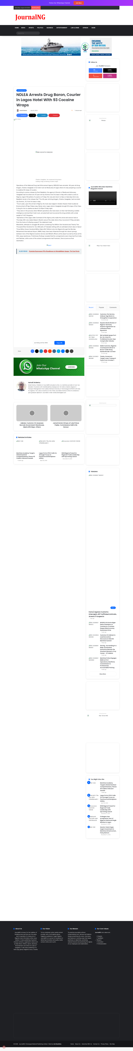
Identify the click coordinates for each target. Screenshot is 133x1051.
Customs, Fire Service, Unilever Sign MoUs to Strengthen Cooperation (108, 316)
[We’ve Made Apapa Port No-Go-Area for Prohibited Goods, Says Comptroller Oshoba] (94, 337)
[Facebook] (32, 351)
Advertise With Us (87, 1044)
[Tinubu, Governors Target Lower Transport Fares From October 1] (94, 359)
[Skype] (58, 351)
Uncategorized (21, 90)
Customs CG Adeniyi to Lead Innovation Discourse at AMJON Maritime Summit (107, 638)
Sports (31, 27)
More (93, 27)
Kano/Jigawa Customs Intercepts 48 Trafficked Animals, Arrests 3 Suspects (103, 614)
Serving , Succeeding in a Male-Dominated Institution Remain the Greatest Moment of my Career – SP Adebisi (108, 649)
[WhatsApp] (31, 953)
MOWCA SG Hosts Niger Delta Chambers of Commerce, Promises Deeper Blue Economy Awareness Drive (108, 626)
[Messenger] (63, 351)
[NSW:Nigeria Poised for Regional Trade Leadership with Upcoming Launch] (72, 445)
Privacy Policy (104, 1044)
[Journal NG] (30, 17)
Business (50, 27)
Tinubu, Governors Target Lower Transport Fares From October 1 (108, 358)
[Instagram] (34, 395)
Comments (113, 307)
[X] (37, 351)
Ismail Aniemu (23, 110)
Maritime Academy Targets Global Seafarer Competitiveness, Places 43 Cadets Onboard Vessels (25, 455)
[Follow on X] (27, 110)
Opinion (85, 27)
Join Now (79, 3)
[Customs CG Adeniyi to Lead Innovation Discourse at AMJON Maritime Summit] (94, 637)
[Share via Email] (67, 351)
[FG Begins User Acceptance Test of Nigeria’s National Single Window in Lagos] (94, 819)
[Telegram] (29, 953)
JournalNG (22, 1044)
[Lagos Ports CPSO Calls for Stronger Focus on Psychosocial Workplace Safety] (49, 445)
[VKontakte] (54, 351)
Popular (101, 307)
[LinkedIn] (41, 351)
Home (17, 27)
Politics (40, 27)
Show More (103, 674)
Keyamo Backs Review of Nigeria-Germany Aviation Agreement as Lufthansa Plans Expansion (108, 326)
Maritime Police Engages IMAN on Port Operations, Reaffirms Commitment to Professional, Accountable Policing (108, 662)
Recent (91, 307)
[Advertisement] (49, 71)
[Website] (29, 395)
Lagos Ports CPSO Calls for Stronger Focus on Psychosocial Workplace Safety (48, 455)
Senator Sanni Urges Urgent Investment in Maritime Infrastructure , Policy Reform (108, 830)
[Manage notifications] (4, 1047)
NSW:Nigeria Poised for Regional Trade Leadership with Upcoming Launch (70, 454)
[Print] (71, 351)
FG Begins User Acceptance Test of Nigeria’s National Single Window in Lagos (108, 819)
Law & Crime (75, 27)
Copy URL (60, 343)
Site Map (112, 1044)
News (23, 27)
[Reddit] (50, 351)
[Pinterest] (45, 351)
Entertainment (61, 27)
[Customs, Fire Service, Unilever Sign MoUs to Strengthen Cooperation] (94, 316)
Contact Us (96, 1044)
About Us (77, 1044)
